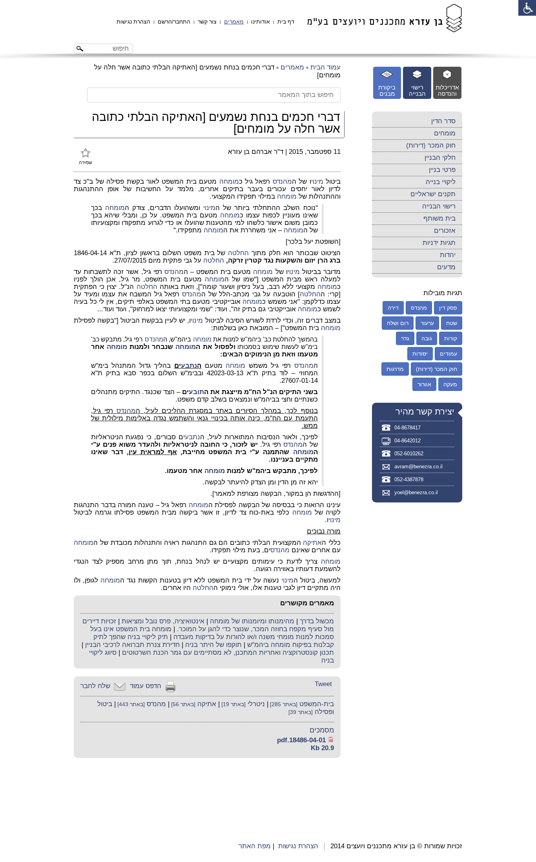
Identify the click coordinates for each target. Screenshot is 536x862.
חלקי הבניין (440, 157)
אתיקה (312, 542)
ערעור (427, 323)
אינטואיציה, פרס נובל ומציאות (163, 621)
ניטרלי (256, 704)
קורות (450, 338)
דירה (393, 308)
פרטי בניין (442, 169)
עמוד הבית (325, 67)
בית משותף (439, 218)
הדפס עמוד (145, 686)
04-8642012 (407, 441)
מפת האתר (255, 846)
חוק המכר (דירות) (431, 145)
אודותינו (260, 21)
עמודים (448, 354)
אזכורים (445, 230)
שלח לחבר (95, 686)
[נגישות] (527, 8)
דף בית (285, 21)
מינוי (317, 181)
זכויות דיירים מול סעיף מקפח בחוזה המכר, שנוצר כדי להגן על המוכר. (208, 625)
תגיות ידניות (439, 243)
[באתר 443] (130, 704)
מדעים (446, 267)
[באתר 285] (282, 704)
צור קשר (207, 21)
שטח (451, 323)
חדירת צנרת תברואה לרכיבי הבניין (132, 644)
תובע (196, 392)
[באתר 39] (300, 712)
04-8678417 (407, 428)
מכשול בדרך (317, 621)
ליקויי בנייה (441, 182)
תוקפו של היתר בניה (213, 644)
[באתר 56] (182, 704)
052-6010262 (408, 454)
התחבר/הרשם (174, 21)
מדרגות (395, 369)
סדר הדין (443, 121)
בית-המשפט (316, 704)
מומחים (445, 133)
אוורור (424, 384)
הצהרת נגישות (133, 21)
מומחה (229, 181)
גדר (405, 338)
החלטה (238, 253)
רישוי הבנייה (439, 206)
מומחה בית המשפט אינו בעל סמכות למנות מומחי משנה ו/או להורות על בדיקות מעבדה (212, 633)
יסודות (420, 354)
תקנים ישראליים (433, 194)
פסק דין (448, 308)
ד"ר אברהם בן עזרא (255, 151)
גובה (426, 338)
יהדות (448, 255)
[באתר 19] (233, 704)
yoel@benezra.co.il (416, 492)
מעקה (450, 384)
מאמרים (234, 21)
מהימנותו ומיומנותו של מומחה (252, 621)
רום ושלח (397, 323)
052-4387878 (408, 479)
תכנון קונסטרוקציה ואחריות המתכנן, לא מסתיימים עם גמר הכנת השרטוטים (228, 652)
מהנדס (282, 181)
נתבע (189, 365)
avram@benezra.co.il (418, 466)
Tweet (323, 684)
